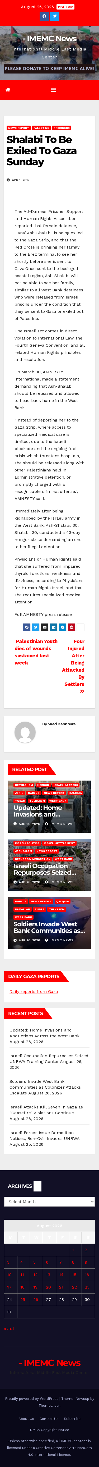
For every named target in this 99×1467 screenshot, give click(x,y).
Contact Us (49, 1419)
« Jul (9, 1328)
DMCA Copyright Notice (49, 1430)
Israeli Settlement (59, 843)
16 (87, 1274)
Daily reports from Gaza (34, 991)
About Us (26, 1419)
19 (35, 1287)
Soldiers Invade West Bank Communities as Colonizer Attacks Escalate (45, 1087)
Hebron (43, 784)
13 (48, 1274)
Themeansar (49, 1406)
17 (9, 1287)
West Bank (57, 800)
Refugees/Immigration (32, 859)
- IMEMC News (49, 38)
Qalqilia (75, 792)
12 (35, 1274)
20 (48, 1287)
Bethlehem (24, 784)
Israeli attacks (66, 784)
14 (61, 1274)
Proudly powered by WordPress (32, 1399)
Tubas (20, 800)
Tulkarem (37, 800)
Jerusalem (23, 851)
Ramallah (22, 909)
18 (22, 1287)
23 (87, 1287)
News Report (18, 127)
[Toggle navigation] (53, 90)
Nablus (33, 792)
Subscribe (72, 1419)
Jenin (19, 792)
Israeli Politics (27, 843)
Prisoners (62, 127)
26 (35, 1299)
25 (22, 1299)
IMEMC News (61, 824)
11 (22, 1274)
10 (9, 1274)
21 (61, 1287)
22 (74, 1287)
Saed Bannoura (62, 724)
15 (74, 1274)
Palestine (41, 127)
